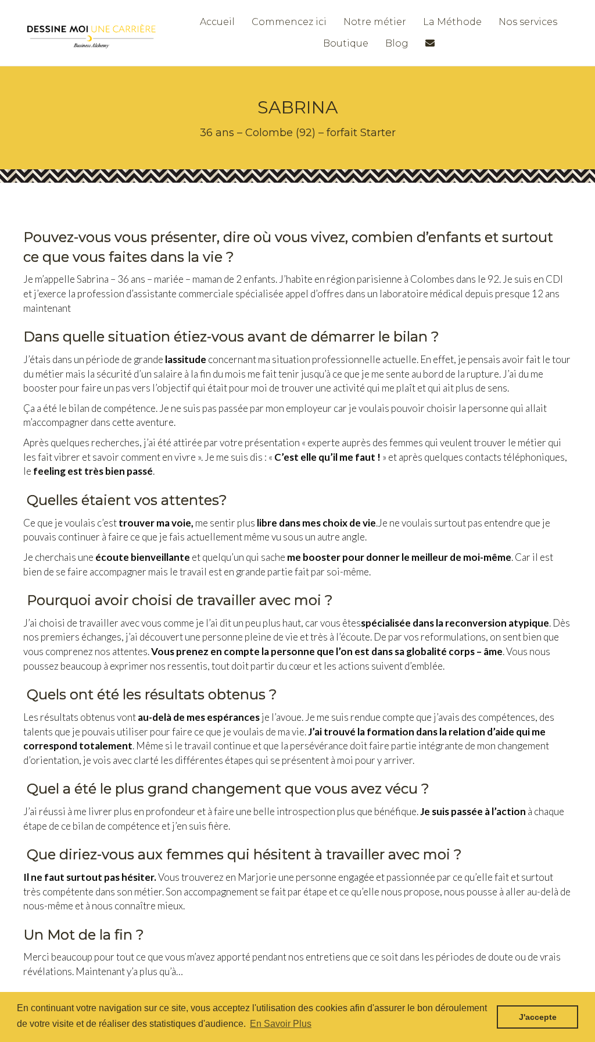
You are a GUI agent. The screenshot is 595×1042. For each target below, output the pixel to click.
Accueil (217, 21)
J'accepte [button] (538, 1017)
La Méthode (452, 21)
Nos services (528, 21)
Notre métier (374, 21)
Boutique (345, 43)
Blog (396, 43)
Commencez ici (289, 21)
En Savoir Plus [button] (280, 1024)
